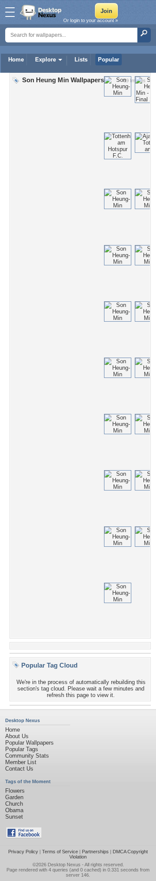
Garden (14, 797)
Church (14, 803)
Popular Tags (21, 749)
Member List (20, 762)
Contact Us (19, 768)
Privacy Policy (23, 851)
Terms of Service (60, 851)
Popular (108, 59)
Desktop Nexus (64, 864)
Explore (45, 59)
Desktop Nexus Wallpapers (41, 12)
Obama (14, 810)
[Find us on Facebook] (24, 836)
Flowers (15, 790)
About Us (17, 736)
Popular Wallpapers (29, 742)
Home (16, 59)
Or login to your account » (90, 20)
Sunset (14, 816)
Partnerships (95, 851)
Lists (81, 59)
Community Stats (27, 755)
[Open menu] (10, 12)
